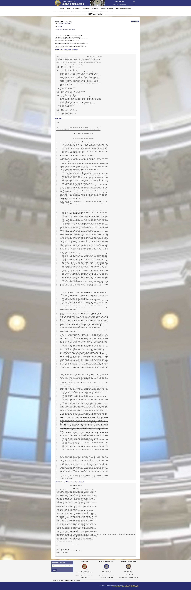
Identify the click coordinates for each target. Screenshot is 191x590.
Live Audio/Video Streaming (123, 8)
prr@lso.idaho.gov (85, 577)
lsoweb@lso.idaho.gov (133, 577)
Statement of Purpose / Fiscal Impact (66, 29)
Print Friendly (135, 21)
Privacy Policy (126, 586)
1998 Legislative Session (80, 11)
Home (54, 11)
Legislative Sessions (107, 8)
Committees (76, 8)
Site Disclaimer (116, 586)
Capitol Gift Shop (58, 580)
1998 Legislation (95, 11)
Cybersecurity (135, 586)
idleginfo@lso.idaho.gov (107, 577)
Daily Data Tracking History (64, 23)
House (68, 8)
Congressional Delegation (72, 580)
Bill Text (60, 26)
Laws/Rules (95, 8)
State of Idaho (119, 1)
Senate (62, 8)
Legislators (86, 8)
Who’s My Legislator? (119, 4)
